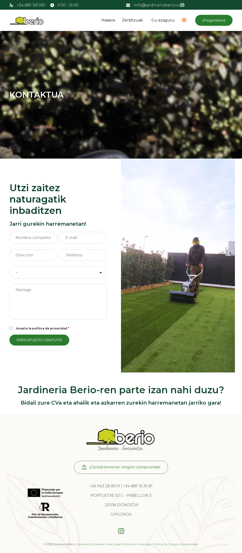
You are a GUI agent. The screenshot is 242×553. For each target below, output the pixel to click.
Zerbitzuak (132, 20)
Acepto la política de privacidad (42, 328)
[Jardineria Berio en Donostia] (26, 20)
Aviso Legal (113, 544)
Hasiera (108, 20)
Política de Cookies (165, 544)
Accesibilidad (189, 544)
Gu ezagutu (163, 20)
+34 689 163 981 (31, 5)
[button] (214, 20)
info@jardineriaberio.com (159, 5)
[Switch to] (185, 20)
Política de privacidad (136, 544)
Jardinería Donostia (91, 544)
